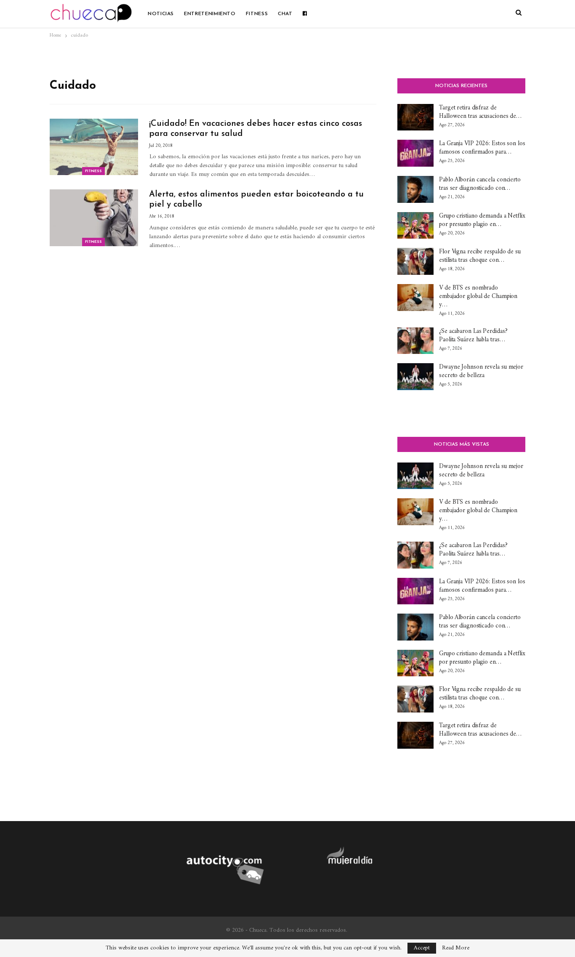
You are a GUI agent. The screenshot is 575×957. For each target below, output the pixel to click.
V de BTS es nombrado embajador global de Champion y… (478, 296)
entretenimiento (210, 13)
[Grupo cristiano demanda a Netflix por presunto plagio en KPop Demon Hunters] (415, 225)
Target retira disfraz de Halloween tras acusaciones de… (480, 112)
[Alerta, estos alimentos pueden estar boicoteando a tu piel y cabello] (94, 217)
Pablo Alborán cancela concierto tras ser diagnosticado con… (480, 184)
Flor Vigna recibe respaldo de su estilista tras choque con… (480, 256)
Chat (285, 13)
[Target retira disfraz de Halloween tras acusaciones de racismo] (415, 117)
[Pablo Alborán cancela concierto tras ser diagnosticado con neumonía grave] (415, 189)
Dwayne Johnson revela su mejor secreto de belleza (481, 371)
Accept (422, 948)
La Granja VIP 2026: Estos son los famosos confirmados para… (482, 148)
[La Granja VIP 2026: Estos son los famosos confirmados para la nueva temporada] (415, 153)
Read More (455, 948)
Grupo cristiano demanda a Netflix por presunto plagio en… (482, 220)
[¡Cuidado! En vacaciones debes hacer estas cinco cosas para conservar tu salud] (94, 147)
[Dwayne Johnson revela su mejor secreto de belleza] (415, 376)
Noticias (161, 13)
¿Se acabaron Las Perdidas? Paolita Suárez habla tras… (473, 336)
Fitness (257, 13)
